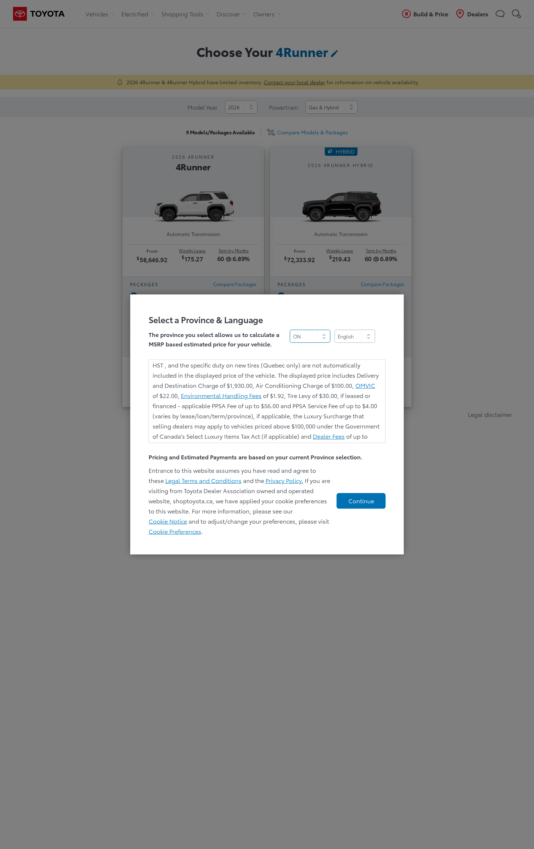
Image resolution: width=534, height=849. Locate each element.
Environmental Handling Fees (221, 395)
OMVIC (365, 385)
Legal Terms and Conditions (203, 480)
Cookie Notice (168, 521)
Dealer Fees (329, 436)
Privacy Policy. (284, 480)
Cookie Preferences (175, 531)
